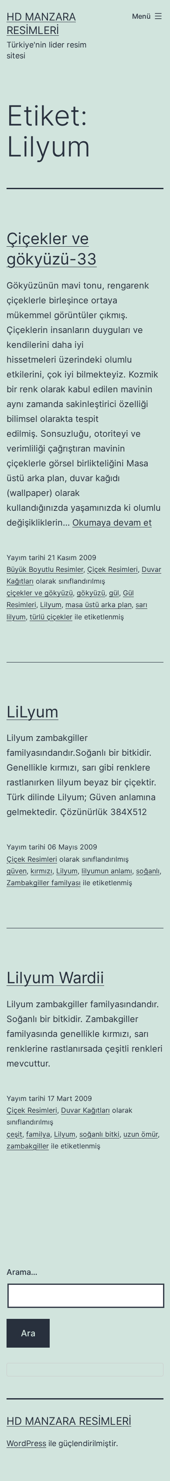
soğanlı (148, 870)
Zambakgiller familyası (44, 882)
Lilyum (50, 604)
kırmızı (41, 870)
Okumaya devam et (112, 522)
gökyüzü (91, 592)
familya (38, 1134)
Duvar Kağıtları (85, 1110)
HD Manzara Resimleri (69, 1421)
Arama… (22, 1272)
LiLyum (32, 711)
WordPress (26, 1443)
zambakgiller (28, 1145)
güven (17, 870)
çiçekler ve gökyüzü (40, 592)
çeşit (14, 1134)
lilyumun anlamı (107, 870)
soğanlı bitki (99, 1134)
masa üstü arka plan (98, 604)
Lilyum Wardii (55, 977)
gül (114, 592)
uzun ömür (140, 1134)
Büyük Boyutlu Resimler (45, 569)
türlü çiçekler (51, 616)
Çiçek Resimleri (112, 569)
